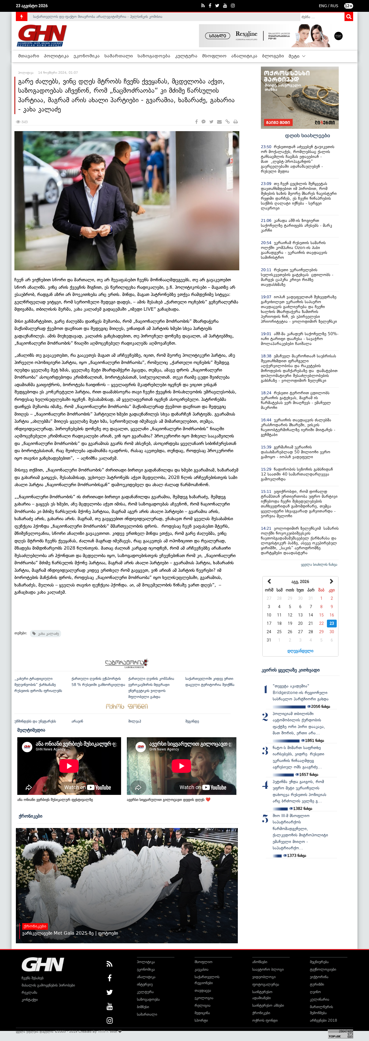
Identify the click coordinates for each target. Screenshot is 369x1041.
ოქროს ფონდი (265, 1020)
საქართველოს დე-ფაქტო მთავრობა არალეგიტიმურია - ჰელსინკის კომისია (97, 16)
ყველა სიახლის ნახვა (319, 564)
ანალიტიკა (244, 56)
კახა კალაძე (47, 633)
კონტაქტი (30, 999)
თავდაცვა (203, 990)
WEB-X (103, 1031)
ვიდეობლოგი (264, 977)
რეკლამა (29, 992)
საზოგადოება (154, 56)
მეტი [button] (295, 56)
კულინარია (319, 999)
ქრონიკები (30, 816)
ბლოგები (273, 56)
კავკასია (201, 969)
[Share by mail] (219, 122)
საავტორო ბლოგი (268, 969)
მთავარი (28, 56)
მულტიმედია (31, 730)
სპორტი (201, 1020)
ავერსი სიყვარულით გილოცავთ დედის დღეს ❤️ (168, 799)
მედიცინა (202, 1013)
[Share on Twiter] (211, 122)
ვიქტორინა (319, 977)
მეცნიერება (319, 962)
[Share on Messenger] (203, 122)
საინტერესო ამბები (268, 1005)
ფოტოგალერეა (265, 984)
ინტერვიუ (145, 984)
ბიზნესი (143, 1007)
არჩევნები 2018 (323, 1020)
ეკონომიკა (87, 56)
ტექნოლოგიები (323, 969)
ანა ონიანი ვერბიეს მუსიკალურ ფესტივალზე (55, 799)
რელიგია (202, 1005)
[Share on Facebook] (196, 122)
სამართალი (118, 56)
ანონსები (259, 962)
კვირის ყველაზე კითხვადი (290, 670)
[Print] (235, 122)
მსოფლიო (214, 56)
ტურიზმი (317, 984)
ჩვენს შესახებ (33, 978)
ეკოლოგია (204, 998)
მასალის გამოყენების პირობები (48, 985)
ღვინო (315, 992)
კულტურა (186, 56)
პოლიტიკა (56, 56)
